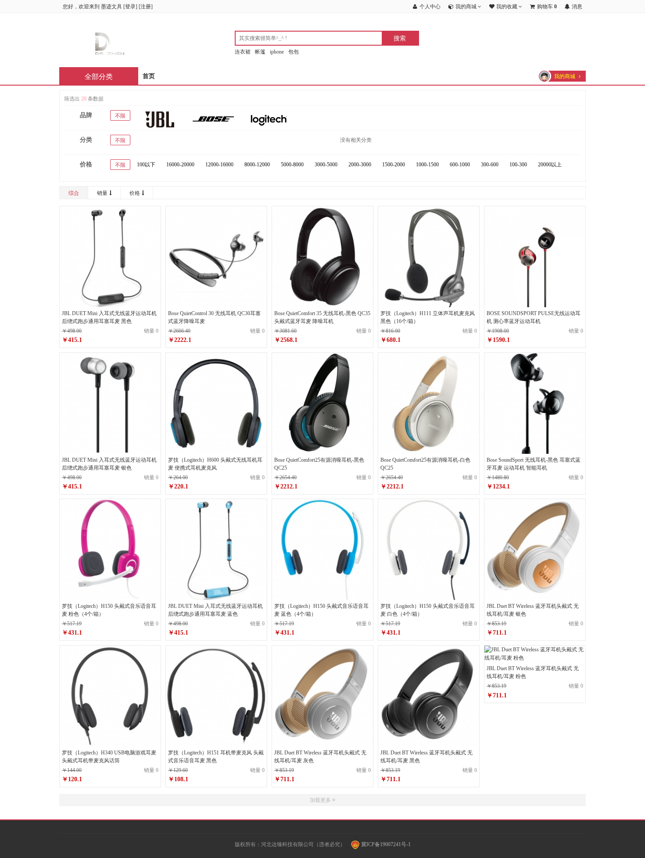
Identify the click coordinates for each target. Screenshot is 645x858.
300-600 (489, 165)
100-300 (518, 165)
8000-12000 (257, 165)
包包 (293, 52)
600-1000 (460, 165)
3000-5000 (326, 165)
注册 (145, 7)
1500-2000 (393, 165)
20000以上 (550, 165)
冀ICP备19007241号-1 (385, 844)
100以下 (146, 165)
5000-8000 (292, 165)
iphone (277, 52)
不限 (120, 116)
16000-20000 (180, 165)
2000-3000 (359, 165)
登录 (130, 7)
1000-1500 (427, 165)
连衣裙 (243, 52)
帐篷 (260, 52)
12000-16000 (219, 165)
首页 (149, 76)
